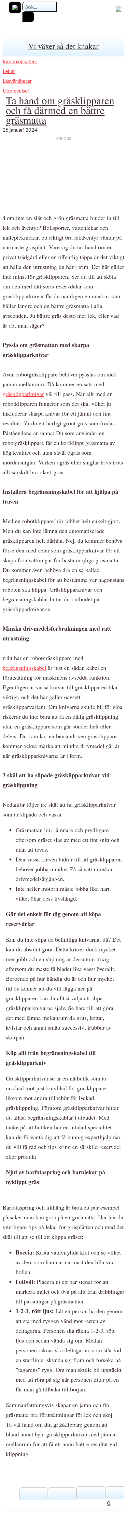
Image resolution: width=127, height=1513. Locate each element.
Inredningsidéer (20, 61)
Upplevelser (16, 90)
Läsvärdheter (17, 81)
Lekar (9, 71)
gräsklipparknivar (23, 394)
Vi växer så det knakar (63, 46)
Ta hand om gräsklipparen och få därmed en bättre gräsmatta (60, 110)
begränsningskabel (24, 667)
